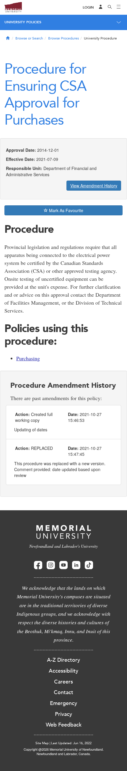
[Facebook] (38, 565)
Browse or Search (29, 38)
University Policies (22, 22)
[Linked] (76, 565)
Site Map (42, 743)
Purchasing (28, 358)
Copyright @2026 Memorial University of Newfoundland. (64, 749)
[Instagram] (51, 565)
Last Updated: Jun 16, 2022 (71, 743)
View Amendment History (93, 186)
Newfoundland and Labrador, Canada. (64, 753)
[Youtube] (63, 565)
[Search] (110, 7)
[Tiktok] (89, 565)
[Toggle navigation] (119, 7)
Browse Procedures (63, 38)
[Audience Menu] (101, 7)
